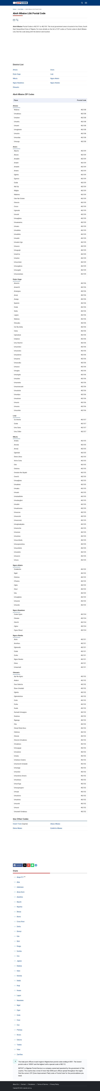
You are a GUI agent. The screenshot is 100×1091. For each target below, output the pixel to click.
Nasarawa (20, 1000)
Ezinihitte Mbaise (56, 828)
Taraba (19, 1045)
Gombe (19, 951)
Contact (23, 1084)
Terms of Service (42, 1084)
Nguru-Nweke (55, 83)
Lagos (19, 995)
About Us (16, 1084)
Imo (18, 956)
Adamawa (20, 887)
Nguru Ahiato (54, 78)
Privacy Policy (54, 1084)
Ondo (18, 1015)
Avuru (52, 70)
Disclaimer (31, 1084)
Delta (19, 926)
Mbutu (15, 78)
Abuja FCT (20, 877)
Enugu (19, 946)
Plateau (19, 1030)
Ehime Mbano (17, 828)
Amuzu (15, 70)
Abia (18, 882)
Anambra (20, 897)
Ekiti (18, 941)
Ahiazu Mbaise (55, 824)
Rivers (19, 1035)
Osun (18, 1020)
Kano (18, 971)
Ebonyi (19, 931)
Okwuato (16, 87)
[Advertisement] (50, 48)
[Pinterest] (28, 865)
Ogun (18, 1010)
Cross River (21, 922)
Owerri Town (17, 824)
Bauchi (19, 902)
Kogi (18, 985)
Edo (18, 936)
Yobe (18, 1049)
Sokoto (19, 1040)
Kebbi (19, 981)
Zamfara (20, 1054)
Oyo (18, 1025)
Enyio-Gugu (17, 74)
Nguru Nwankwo (18, 83)
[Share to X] (25, 865)
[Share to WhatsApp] (32, 865)
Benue (19, 912)
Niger (18, 1005)
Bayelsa (19, 907)
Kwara (19, 990)
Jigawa (19, 961)
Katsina (19, 976)
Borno (19, 917)
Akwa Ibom (20, 892)
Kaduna (19, 966)
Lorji (51, 74)
